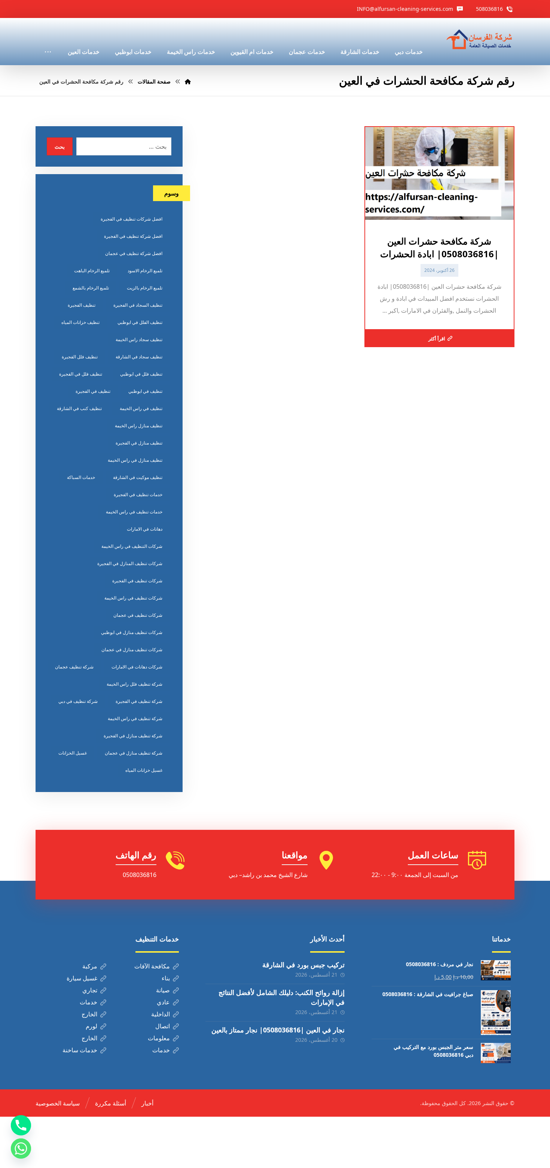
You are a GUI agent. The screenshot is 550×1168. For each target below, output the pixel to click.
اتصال (162, 1026)
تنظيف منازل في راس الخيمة (135, 460)
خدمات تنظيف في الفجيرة (138, 494)
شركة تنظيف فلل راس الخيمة (134, 684)
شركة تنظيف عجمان (74, 667)
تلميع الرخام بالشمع (91, 288)
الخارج (89, 1014)
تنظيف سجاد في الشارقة (139, 357)
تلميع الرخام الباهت (92, 270)
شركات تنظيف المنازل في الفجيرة (129, 563)
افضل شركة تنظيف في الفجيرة (133, 236)
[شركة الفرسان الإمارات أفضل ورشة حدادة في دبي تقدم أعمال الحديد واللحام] (479, 40)
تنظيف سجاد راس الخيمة (139, 339)
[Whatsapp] (21, 1148)
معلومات (159, 1038)
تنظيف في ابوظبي (145, 391)
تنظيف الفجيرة (81, 305)
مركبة (89, 966)
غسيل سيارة (82, 978)
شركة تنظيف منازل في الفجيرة (133, 735)
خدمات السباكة (81, 477)
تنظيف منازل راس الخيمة (138, 425)
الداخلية (160, 1014)
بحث (60, 146)
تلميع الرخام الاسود (145, 270)
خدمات (88, 1002)
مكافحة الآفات (152, 966)
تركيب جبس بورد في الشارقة (303, 964)
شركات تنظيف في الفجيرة (137, 580)
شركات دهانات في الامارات (136, 667)
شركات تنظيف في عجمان (137, 615)
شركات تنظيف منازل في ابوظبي (131, 632)
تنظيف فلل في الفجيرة (80, 374)
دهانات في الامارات (144, 529)
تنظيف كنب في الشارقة (79, 408)
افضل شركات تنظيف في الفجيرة (131, 219)
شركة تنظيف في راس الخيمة (135, 718)
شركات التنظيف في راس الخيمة (131, 546)
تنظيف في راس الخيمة (141, 408)
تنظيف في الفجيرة (93, 391)
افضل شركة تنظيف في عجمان (133, 253)
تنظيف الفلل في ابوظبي (139, 322)
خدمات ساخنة (79, 1050)
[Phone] (21, 1125)
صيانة (163, 990)
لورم (91, 1026)
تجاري (89, 990)
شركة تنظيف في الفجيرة (139, 701)
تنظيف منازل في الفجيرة (139, 443)
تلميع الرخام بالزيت (144, 288)
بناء (166, 978)
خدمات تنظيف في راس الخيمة (134, 512)
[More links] (48, 41)
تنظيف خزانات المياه (80, 322)
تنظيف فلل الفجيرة (80, 357)
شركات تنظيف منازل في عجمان (131, 649)
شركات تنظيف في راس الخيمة (133, 598)
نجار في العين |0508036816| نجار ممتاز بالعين (278, 1029)
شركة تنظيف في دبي (78, 701)
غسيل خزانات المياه (143, 770)
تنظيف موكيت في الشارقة (137, 477)
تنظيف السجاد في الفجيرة (137, 305)
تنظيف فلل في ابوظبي (141, 374)
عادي (163, 1002)
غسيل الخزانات (72, 753)
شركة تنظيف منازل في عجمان (133, 753)
